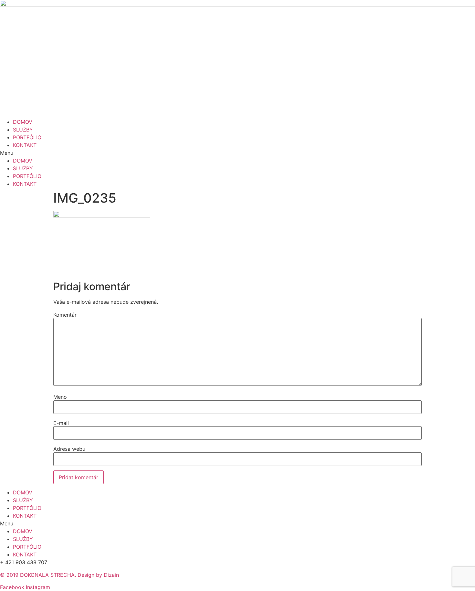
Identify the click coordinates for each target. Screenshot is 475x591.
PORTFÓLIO (27, 137)
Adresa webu (69, 448)
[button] (237, 153)
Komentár (65, 314)
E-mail (61, 423)
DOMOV (22, 122)
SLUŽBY (23, 129)
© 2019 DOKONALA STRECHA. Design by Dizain (59, 575)
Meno (60, 396)
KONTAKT (25, 145)
